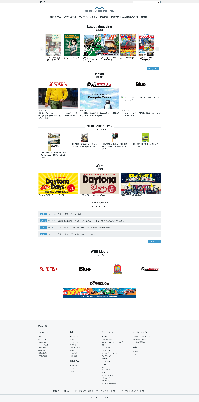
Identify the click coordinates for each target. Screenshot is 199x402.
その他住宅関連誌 (139, 342)
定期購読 (104, 17)
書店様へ (145, 17)
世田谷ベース (106, 361)
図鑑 (134, 354)
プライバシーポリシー (109, 391)
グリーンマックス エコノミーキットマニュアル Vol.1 (90, 60)
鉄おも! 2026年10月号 (127, 58)
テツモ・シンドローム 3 (71, 58)
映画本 (135, 352)
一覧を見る (153, 241)
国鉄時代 (73, 345)
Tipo (39, 336)
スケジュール (70, 17)
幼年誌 (72, 339)
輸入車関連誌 (42, 350)
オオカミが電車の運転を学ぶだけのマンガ (53, 59)
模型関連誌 (73, 356)
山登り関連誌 (106, 381)
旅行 (103, 345)
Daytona (104, 359)
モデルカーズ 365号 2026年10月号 (146, 59)
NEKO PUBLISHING (99, 9)
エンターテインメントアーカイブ (112, 342)
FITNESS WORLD (107, 339)
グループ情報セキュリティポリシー (133, 391)
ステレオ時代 (106, 370)
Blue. (103, 372)
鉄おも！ (73, 350)
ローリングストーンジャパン (111, 353)
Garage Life (42, 342)
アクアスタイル (106, 356)
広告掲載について (130, 17)
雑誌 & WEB (55, 17)
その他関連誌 (42, 356)
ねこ (103, 367)
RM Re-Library (74, 336)
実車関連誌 (73, 353)
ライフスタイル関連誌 (109, 383)
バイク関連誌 (42, 347)
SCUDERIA (42, 339)
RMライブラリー (75, 347)
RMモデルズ (74, 342)
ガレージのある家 (44, 345)
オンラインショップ (88, 17)
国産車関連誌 (42, 353)
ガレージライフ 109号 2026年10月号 (108, 59)
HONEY (104, 336)
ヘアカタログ (106, 378)
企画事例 (115, 17)
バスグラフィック (75, 371)
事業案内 (56, 391)
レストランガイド (107, 347)
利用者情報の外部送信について (86, 391)
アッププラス (106, 350)
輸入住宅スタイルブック (141, 339)
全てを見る (152, 68)
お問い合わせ (67, 391)
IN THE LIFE (106, 364)
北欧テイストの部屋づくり (141, 336)
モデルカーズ (74, 368)
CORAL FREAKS (107, 375)
